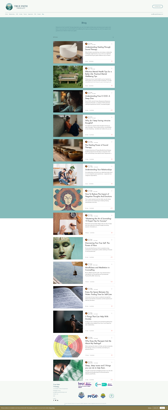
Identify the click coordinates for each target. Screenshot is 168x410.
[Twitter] (55, 400)
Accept (162, 408)
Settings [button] (149, 408)
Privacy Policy (52, 408)
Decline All (156, 408)
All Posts (55, 37)
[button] (113, 37)
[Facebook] (53, 400)
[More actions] (112, 44)
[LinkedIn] (57, 400)
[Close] (166, 408)
